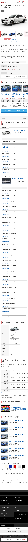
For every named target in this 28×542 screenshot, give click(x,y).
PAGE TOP (13, 491)
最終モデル (14, 39)
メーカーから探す (4, 497)
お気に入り (3, 493)
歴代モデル (7, 39)
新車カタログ (3, 480)
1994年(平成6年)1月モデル (18, 179)
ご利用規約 (3, 525)
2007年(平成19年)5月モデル (18, 130)
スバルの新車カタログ (12, 480)
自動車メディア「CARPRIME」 (4, 514)
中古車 (2, 482)
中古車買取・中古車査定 (5, 507)
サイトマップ (3, 518)
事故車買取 (3, 510)
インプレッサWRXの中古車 (18, 482)
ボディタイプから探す (5, 500)
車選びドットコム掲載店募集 (14, 528)
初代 (21, 39)
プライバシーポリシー (5, 521)
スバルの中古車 (8, 482)
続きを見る (3, 392)
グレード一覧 (5, 151)
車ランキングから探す (5, 503)
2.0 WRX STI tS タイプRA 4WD (7, 147)
